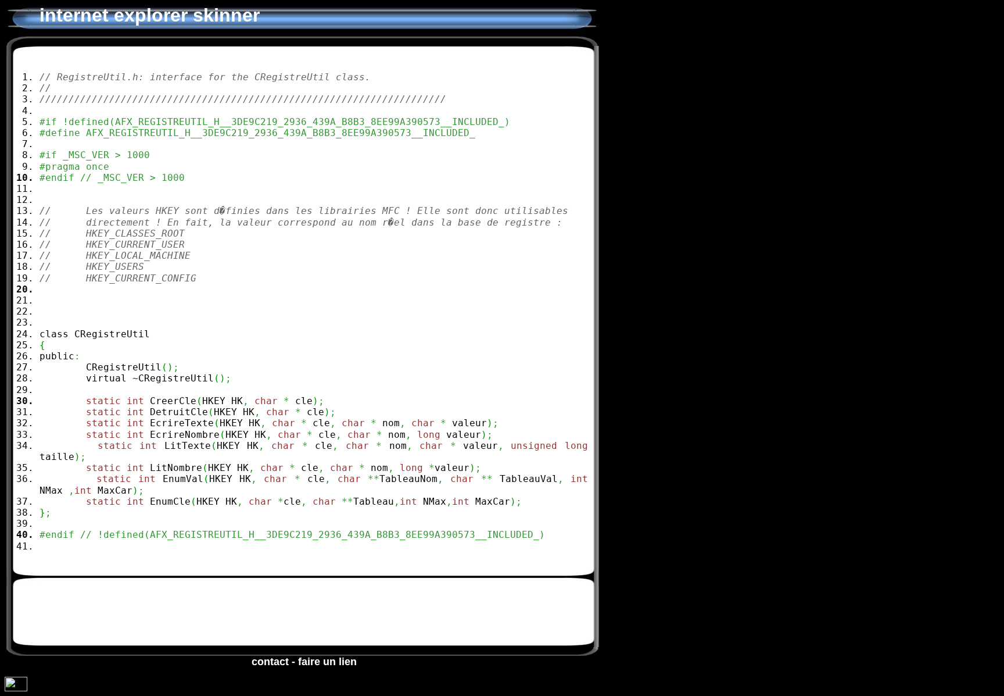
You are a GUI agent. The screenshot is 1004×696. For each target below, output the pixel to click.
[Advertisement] (276, 612)
